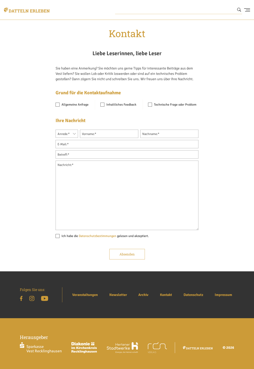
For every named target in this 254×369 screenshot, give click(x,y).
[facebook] (21, 299)
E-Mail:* (63, 144)
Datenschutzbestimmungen (97, 236)
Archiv (143, 295)
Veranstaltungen (85, 295)
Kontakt (166, 295)
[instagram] (31, 299)
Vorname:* (89, 134)
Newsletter (118, 295)
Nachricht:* (65, 165)
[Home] (27, 10)
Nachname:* (150, 134)
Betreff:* (63, 155)
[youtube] (44, 299)
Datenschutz (193, 295)
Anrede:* (64, 134)
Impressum (223, 295)
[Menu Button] (247, 10)
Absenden (127, 254)
